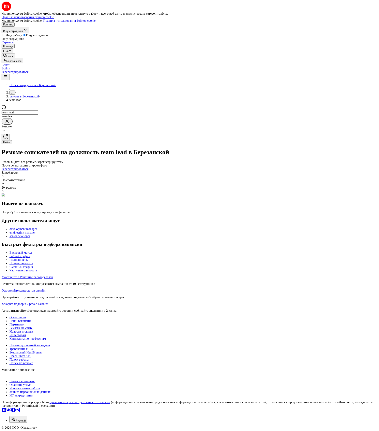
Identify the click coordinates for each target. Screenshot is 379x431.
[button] (6, 64)
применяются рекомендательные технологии (80, 402)
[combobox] (20, 112)
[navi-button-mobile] (5, 77)
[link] (8, 55)
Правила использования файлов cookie (69, 20)
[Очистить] (7, 121)
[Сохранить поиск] (5, 137)
